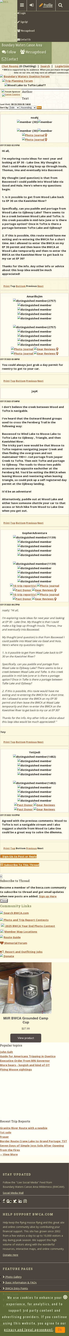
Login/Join (62, 66)
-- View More (9, 1154)
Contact (12, 59)
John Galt (6, 1052)
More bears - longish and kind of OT (25, 1065)
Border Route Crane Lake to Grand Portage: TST (33, 1141)
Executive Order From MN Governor (25, 1060)
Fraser (4, 1137)
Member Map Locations (20, 931)
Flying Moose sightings (16, 1069)
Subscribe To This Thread (21, 865)
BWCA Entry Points (16, 1288)
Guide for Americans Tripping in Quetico (28, 1056)
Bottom (21, 286)
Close (3, 900)
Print (6, 286)
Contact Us (25, 39)
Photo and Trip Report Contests (26, 920)
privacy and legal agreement (28, 1330)
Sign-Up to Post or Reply (18, 856)
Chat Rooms (10, 66)
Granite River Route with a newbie (23, 1128)
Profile (48, 5)
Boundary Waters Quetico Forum (26, 76)
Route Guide (12, 937)
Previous (31, 380)
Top (12, 380)
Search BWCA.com (16, 913)
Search (45, 66)
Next (40, 286)
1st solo (5, 1132)
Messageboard (27, 31)
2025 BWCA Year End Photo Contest (29, 926)
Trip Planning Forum (19, 81)
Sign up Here (47, 896)
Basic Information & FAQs (21, 1282)
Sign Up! (24, 22)
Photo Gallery (13, 1277)
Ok (60, 1330)
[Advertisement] (27, 1094)
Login (23, 13)
